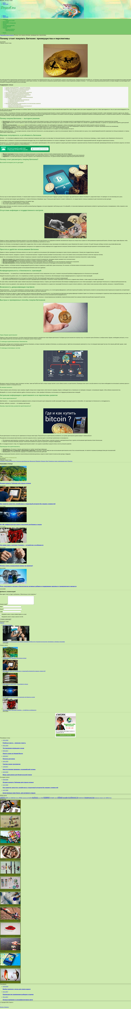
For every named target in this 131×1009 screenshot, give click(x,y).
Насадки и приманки (9, 23)
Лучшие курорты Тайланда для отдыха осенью (15, 483)
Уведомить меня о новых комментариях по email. (14, 614)
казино (46, 797)
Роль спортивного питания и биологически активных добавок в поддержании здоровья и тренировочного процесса (38, 586)
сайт (104, 797)
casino (2, 797)
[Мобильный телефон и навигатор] (10, 967)
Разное (5, 28)
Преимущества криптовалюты (16, 107)
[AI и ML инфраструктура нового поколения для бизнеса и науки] (13, 521)
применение (97, 797)
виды (20, 797)
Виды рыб (6, 21)
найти (56, 797)
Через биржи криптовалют (15, 98)
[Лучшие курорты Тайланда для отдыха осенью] (13, 480)
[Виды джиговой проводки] (10, 952)
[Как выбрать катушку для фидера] (10, 814)
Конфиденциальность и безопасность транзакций (17, 94)
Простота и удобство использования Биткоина (17, 93)
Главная (2, 35)
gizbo (6, 797)
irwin (9, 797)
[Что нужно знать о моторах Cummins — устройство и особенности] (13, 542)
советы (107, 797)
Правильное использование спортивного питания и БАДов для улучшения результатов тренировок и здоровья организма (34, 641)
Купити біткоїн (20, 125)
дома (39, 797)
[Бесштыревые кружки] (10, 937)
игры (42, 797)
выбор (30, 797)
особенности (73, 797)
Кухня (4, 24)
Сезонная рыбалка (9, 25)
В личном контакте (13, 102)
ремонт (101, 797)
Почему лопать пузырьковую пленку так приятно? (16, 565)
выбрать (35, 797)
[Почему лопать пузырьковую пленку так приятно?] (13, 563)
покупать (6, 457)
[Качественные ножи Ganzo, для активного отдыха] (10, 682)
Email (1, 609)
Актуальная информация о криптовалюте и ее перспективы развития (23, 103)
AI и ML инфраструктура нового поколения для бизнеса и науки (21, 524)
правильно (81, 797)
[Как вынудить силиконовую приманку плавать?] (10, 983)
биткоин (2, 457)
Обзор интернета (9, 30)
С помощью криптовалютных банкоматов (18, 99)
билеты (17, 797)
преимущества (13, 457)
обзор (60, 797)
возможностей (25, 797)
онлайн (65, 797)
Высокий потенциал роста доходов (17, 91)
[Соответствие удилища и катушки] (10, 875)
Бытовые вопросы (10, 29)
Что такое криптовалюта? (14, 104)
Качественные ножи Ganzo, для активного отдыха (15, 684)
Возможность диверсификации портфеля (15, 96)
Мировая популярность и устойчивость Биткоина (17, 88)
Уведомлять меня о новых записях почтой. (12, 616)
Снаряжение (7, 26)
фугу (110, 797)
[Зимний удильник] (10, 906)
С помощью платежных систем (16, 101)
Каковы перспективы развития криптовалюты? (20, 105)
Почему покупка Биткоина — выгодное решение (17, 87)
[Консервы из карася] (10, 860)
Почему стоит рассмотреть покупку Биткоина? (17, 89)
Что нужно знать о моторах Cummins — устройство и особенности (21, 545)
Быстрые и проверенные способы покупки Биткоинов (19, 97)
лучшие (52, 797)
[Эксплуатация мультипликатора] (10, 921)
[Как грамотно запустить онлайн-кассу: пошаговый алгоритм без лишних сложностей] (13, 501)
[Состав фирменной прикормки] (10, 845)
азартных (13, 797)
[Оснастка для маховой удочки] (10, 891)
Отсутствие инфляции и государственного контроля (18, 92)
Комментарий (4, 604)
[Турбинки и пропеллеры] (10, 829)
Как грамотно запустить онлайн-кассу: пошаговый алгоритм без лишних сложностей (27, 504)
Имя (1, 606)
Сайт (1, 611)
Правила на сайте (10, 20)
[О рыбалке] (8, 13)
